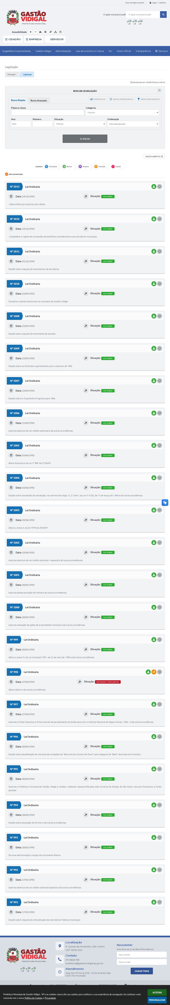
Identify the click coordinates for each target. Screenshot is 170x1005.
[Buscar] (163, 14)
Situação (58, 119)
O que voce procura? (114, 14)
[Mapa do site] (55, 32)
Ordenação (113, 119)
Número (37, 119)
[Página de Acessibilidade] (60, 32)
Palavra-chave (18, 107)
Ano (13, 119)
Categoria (91, 107)
